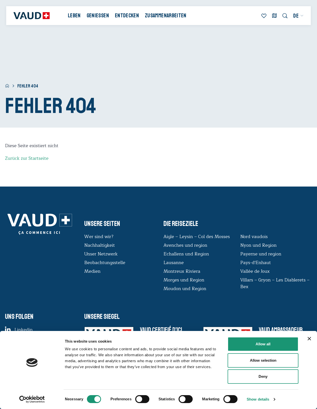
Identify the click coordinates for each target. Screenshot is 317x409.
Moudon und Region (184, 288)
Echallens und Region (186, 254)
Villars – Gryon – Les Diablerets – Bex (275, 283)
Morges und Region (184, 280)
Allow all (263, 344)
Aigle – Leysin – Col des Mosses (196, 236)
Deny (263, 376)
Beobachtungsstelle (104, 262)
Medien (92, 271)
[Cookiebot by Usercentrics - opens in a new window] (32, 399)
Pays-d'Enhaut (255, 262)
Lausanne (173, 262)
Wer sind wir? (98, 236)
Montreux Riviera (181, 271)
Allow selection (263, 360)
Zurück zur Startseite (27, 158)
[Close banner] (309, 338)
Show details (258, 399)
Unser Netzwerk (101, 254)
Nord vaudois (254, 236)
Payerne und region (260, 254)
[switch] (137, 399)
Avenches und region (185, 245)
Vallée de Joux (255, 271)
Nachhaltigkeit (99, 245)
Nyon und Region (259, 245)
